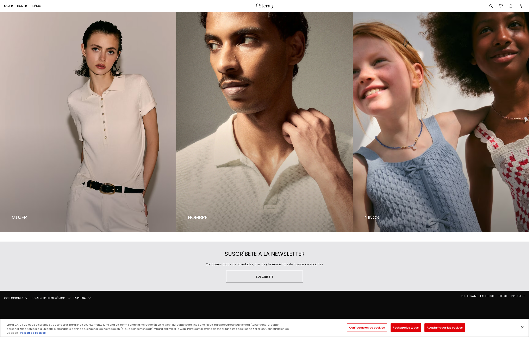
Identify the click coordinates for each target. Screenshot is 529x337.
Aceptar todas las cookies (445, 327)
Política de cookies (33, 333)
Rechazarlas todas (406, 327)
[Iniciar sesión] (521, 6)
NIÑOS (36, 6)
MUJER (8, 6)
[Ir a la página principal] (264, 6)
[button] (16, 298)
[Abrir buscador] (491, 6)
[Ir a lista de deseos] (501, 6)
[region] (264, 328)
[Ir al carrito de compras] (511, 6)
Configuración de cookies (367, 327)
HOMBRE (23, 6)
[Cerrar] (522, 327)
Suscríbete (264, 276)
